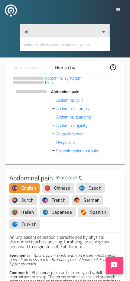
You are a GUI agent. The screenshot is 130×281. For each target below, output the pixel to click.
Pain (49, 82)
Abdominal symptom (63, 78)
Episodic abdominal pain (77, 150)
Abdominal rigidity (72, 125)
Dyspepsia (65, 142)
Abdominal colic (69, 100)
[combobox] (65, 30)
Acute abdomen (69, 134)
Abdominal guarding (73, 117)
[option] (24, 188)
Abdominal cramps (72, 108)
